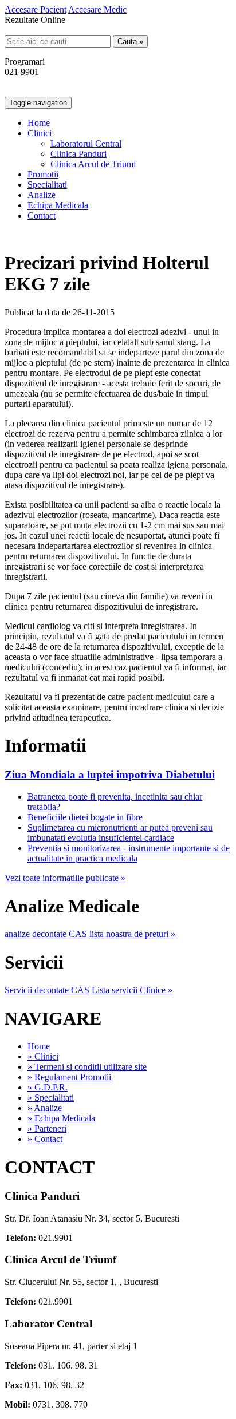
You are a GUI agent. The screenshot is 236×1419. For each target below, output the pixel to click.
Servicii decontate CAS (47, 990)
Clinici (39, 133)
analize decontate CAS (46, 934)
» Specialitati (50, 1097)
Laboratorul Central (85, 143)
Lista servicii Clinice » (132, 990)
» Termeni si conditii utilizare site (87, 1067)
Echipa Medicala (57, 205)
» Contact (44, 1139)
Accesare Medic (97, 9)
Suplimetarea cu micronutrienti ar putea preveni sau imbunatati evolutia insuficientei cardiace (120, 833)
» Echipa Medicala (61, 1118)
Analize (41, 195)
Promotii (42, 174)
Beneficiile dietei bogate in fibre (85, 817)
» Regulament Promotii (69, 1077)
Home (38, 123)
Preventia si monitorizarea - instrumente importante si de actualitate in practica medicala (128, 853)
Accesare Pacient (35, 9)
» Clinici (42, 1056)
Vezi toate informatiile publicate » (65, 878)
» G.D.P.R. (47, 1087)
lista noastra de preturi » (132, 934)
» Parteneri (46, 1128)
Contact (41, 215)
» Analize (44, 1108)
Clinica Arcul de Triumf (93, 164)
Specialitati (47, 184)
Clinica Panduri (78, 154)
